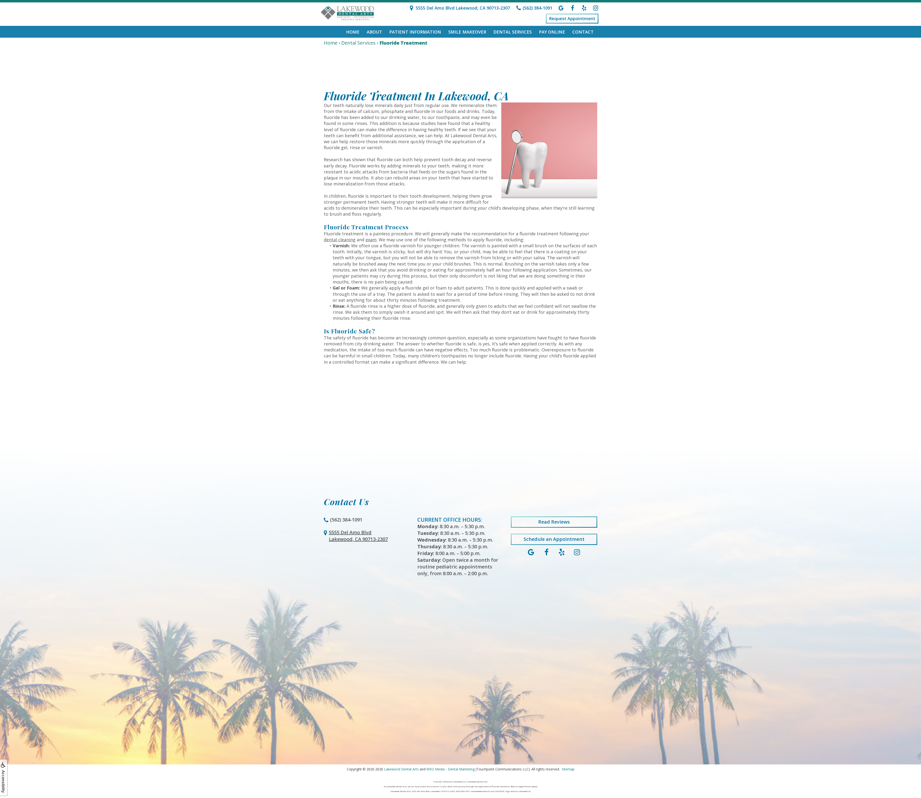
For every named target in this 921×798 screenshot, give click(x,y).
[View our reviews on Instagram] (595, 8)
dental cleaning (339, 239)
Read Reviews (554, 522)
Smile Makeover (467, 32)
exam (371, 239)
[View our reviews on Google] (561, 8)
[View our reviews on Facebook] (572, 8)
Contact (583, 32)
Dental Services (512, 32)
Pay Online (552, 32)
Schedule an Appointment (554, 539)
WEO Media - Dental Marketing (450, 769)
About (374, 32)
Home (353, 32)
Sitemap (568, 769)
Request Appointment (572, 18)
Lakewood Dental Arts (401, 769)
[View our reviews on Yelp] (584, 8)
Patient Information (415, 32)
